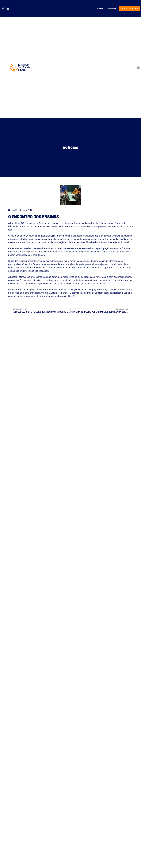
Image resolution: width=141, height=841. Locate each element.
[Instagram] (8, 8)
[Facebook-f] (3, 8)
